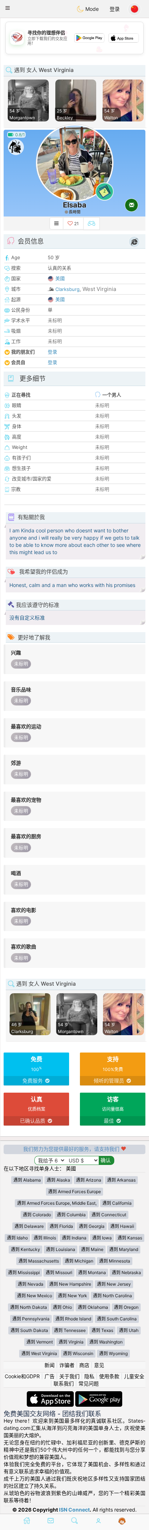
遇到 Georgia (92, 1226)
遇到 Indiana (74, 1237)
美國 (60, 278)
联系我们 (64, 1383)
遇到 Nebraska (126, 1272)
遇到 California (117, 1203)
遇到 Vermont (39, 1342)
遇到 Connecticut (108, 1214)
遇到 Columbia (71, 1214)
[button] (7, 8)
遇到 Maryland (123, 1249)
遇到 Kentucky (25, 1249)
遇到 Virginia (71, 1342)
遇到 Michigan (79, 1261)
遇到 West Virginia (39, 1353)
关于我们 (69, 1376)
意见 (99, 1365)
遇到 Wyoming (113, 1353)
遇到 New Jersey (114, 1284)
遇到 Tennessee (70, 1330)
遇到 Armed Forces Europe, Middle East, (57, 1203)
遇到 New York (72, 1295)
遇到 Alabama (27, 1180)
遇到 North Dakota (28, 1307)
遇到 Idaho (17, 1237)
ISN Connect (74, 1510)
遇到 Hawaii (122, 1226)
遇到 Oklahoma (93, 1307)
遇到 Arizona (88, 1180)
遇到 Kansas (130, 1237)
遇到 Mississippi (24, 1272)
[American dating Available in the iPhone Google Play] (98, 1395)
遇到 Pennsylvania (31, 1318)
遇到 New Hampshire (70, 1284)
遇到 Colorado (37, 1214)
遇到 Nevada (30, 1284)
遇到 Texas (102, 1330)
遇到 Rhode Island (73, 1318)
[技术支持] (122, 1521)
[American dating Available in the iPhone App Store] (51, 1395)
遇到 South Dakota (29, 1330)
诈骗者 (66, 1365)
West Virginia (99, 289)
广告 (49, 1376)
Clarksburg (67, 289)
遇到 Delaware (29, 1226)
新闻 (49, 1365)
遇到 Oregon (126, 1307)
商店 (84, 1365)
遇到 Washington (106, 1342)
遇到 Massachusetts (38, 1261)
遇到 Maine (92, 1249)
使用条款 (109, 1376)
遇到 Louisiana (60, 1249)
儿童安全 (134, 1376)
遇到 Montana (92, 1272)
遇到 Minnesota (114, 1261)
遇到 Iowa (102, 1237)
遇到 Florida (61, 1226)
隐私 (89, 1376)
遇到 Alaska (58, 1180)
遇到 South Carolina (117, 1318)
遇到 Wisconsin (78, 1353)
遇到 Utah (129, 1330)
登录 (115, 9)
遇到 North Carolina (112, 1295)
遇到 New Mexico (34, 1295)
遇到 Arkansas (121, 1180)
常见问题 (88, 1383)
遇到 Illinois (45, 1237)
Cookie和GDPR (22, 1376)
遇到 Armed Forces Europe (74, 1191)
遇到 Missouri (59, 1272)
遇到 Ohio (62, 1307)
